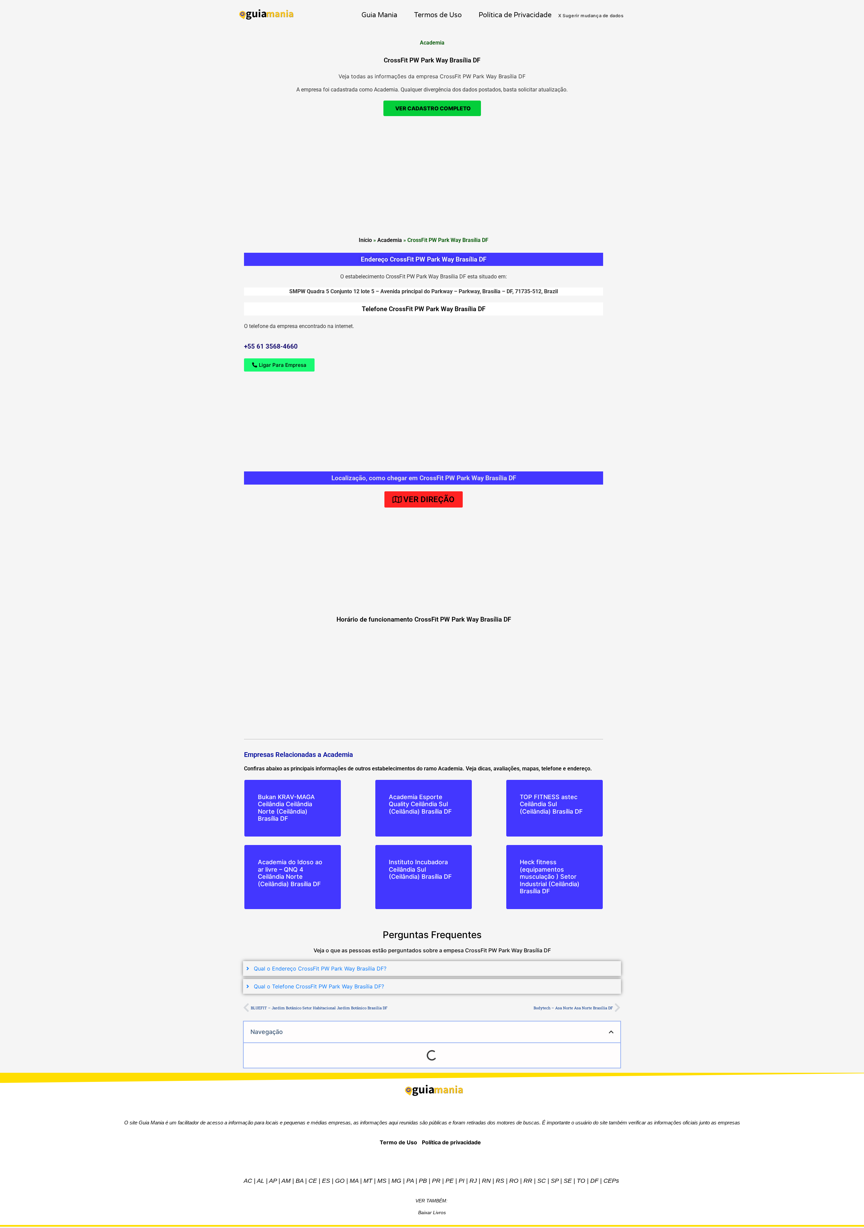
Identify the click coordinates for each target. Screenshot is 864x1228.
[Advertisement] (432, 211)
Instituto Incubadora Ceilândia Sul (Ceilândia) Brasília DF (420, 869)
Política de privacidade (451, 1142)
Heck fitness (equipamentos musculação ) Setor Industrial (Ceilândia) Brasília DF (549, 876)
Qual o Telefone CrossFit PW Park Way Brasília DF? (319, 986)
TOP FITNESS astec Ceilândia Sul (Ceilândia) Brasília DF (551, 804)
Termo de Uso (398, 1142)
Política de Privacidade (515, 15)
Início (365, 240)
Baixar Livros (432, 1212)
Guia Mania (379, 15)
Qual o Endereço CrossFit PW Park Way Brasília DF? (320, 968)
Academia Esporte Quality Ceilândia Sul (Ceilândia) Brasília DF (420, 804)
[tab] (432, 968)
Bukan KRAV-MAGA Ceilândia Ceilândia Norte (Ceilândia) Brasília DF (286, 807)
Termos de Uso (438, 15)
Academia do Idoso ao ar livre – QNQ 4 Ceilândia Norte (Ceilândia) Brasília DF (290, 873)
